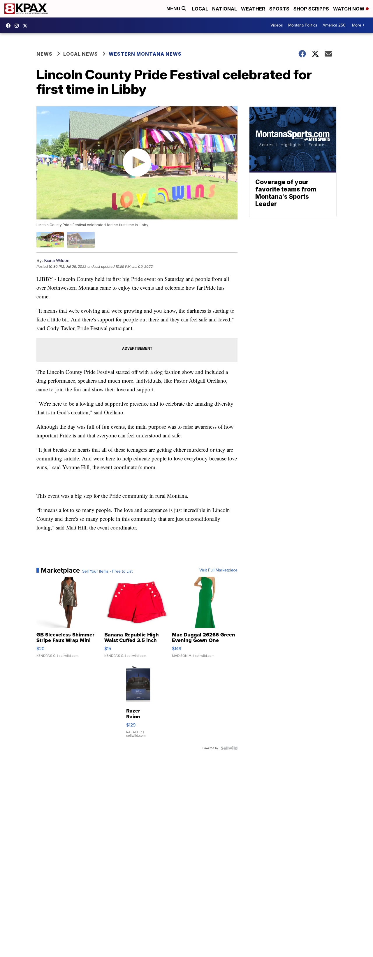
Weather (253, 9)
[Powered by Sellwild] (229, 748)
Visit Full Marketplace (218, 570)
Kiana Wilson (56, 260)
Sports (279, 9)
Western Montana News (145, 54)
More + (358, 25)
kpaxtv (9, 25)
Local (200, 9)
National (224, 9)
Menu (174, 8)
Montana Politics (302, 25)
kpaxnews (26, 25)
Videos (276, 25)
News (44, 54)
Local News (80, 54)
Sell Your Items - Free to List (107, 571)
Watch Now (349, 9)
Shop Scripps (311, 9)
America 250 (334, 25)
